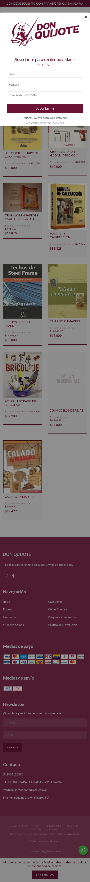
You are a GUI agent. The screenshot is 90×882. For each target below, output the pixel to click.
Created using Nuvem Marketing (45, 123)
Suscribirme (45, 108)
